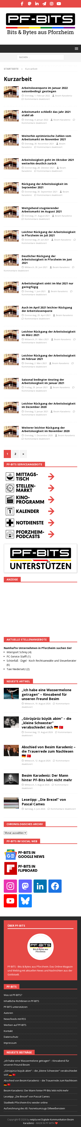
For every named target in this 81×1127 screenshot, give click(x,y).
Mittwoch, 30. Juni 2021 (36, 267)
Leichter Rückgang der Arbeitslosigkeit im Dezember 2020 (49, 405)
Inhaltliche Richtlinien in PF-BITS (21, 1001)
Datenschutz (11, 1036)
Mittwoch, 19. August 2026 (37, 703)
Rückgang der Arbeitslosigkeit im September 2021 (45, 185)
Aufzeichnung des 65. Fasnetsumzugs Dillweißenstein (34, 1108)
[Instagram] (51, 4)
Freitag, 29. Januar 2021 (36, 387)
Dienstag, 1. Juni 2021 (35, 291)
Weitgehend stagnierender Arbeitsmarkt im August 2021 (42, 209)
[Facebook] (22, 4)
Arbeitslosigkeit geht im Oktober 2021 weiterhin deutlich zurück (48, 161)
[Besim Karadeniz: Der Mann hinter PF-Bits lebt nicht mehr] (11, 779)
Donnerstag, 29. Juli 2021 (37, 239)
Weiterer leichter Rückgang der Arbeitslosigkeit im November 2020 (46, 429)
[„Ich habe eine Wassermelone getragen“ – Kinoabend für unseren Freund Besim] (11, 693)
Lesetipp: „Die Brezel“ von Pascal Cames (44, 801)
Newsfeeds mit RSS (15, 1019)
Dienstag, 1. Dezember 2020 (39, 435)
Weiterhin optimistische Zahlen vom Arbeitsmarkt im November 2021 (46, 137)
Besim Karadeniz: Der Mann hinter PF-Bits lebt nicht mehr (47, 777)
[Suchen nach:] (40, 57)
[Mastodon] (29, 4)
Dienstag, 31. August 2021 (37, 215)
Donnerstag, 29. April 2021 (38, 315)
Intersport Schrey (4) (19, 652)
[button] (76, 48)
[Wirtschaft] (11, 92)
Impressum (10, 1043)
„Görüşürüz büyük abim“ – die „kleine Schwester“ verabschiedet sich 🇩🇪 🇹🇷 (46, 723)
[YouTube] (59, 4)
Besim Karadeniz (63, 95)
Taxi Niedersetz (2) (18, 669)
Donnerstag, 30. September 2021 (41, 191)
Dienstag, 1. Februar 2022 (37, 95)
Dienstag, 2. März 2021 (36, 363)
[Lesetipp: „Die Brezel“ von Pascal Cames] (11, 803)
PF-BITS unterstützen (16, 1007)
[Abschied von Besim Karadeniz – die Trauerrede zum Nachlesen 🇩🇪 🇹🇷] (11, 750)
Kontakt (8, 1031)
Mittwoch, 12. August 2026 (37, 760)
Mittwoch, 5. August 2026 (37, 784)
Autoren (8, 1013)
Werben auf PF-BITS (15, 1025)
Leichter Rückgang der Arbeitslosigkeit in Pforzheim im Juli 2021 (49, 233)
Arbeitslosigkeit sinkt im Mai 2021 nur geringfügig (47, 285)
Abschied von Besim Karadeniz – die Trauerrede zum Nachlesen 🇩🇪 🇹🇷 (49, 751)
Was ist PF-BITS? (13, 995)
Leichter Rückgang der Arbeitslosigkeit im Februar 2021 (49, 357)
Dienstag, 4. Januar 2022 (36, 119)
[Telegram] (44, 4)
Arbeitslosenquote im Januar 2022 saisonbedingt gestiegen (45, 89)
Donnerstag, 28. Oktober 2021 (39, 167)
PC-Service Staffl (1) (19, 656)
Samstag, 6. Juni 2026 (35, 808)
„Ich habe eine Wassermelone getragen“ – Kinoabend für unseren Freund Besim (46, 694)
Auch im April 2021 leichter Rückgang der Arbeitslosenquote (47, 309)
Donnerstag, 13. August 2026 (39, 732)
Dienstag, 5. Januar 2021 (36, 411)
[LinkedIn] (37, 4)
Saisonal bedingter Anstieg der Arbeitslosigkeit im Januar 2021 (43, 381)
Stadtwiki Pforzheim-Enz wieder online (26, 1102)
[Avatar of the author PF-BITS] (40, 956)
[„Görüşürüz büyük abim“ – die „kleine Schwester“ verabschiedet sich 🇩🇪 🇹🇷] (11, 722)
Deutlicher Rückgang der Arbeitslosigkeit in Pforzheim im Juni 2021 (47, 259)
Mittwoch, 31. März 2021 (37, 339)
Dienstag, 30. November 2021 (39, 143)
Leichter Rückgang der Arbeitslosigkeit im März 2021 (49, 333)
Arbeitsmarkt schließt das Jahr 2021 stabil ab (46, 113)
